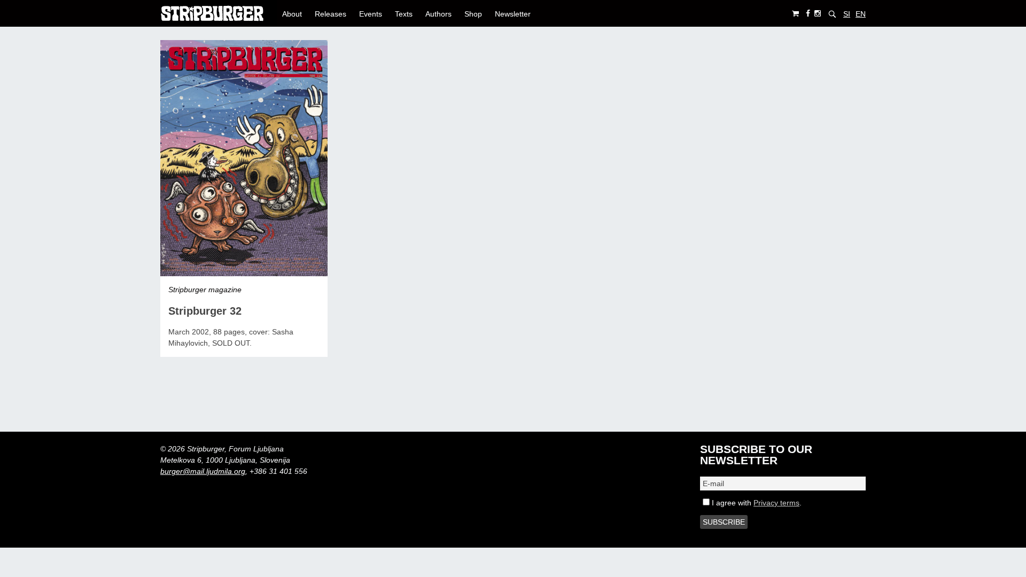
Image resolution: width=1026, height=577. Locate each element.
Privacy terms (776, 502)
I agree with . (756, 502)
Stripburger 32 (205, 311)
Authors (438, 14)
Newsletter (513, 14)
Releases (330, 14)
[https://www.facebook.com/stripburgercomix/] (808, 13)
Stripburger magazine (205, 289)
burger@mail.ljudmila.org (202, 471)
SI (846, 14)
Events (370, 14)
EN (861, 14)
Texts (404, 14)
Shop (473, 14)
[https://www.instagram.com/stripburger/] (817, 13)
